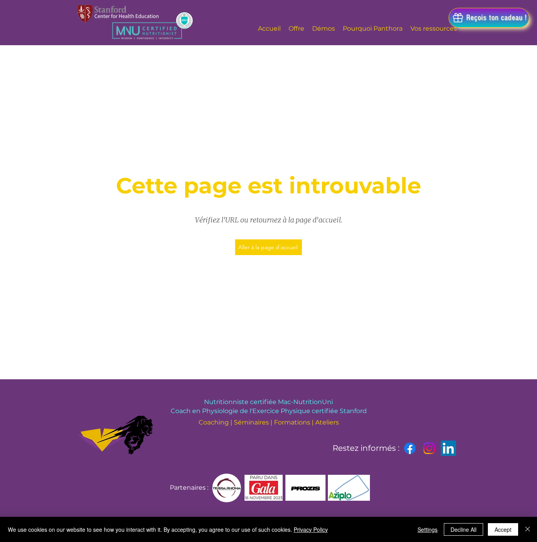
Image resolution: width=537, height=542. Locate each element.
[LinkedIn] (448, 448)
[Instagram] (429, 448)
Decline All (463, 529)
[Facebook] (409, 448)
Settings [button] (427, 529)
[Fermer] (527, 529)
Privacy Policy (311, 529)
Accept (503, 529)
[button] (489, 18)
